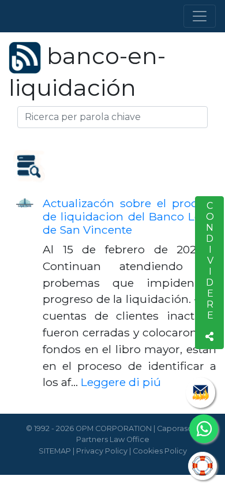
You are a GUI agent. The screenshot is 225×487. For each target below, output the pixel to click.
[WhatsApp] (203, 428)
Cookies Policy (160, 451)
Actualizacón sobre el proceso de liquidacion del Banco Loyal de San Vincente (129, 216)
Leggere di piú (121, 382)
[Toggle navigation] (199, 16)
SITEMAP (55, 451)
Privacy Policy (101, 451)
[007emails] (200, 392)
